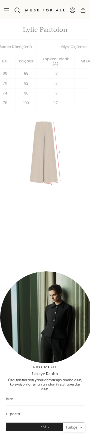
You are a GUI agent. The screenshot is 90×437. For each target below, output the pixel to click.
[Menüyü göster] (7, 10)
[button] (17, 10)
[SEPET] (83, 10)
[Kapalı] (82, 297)
